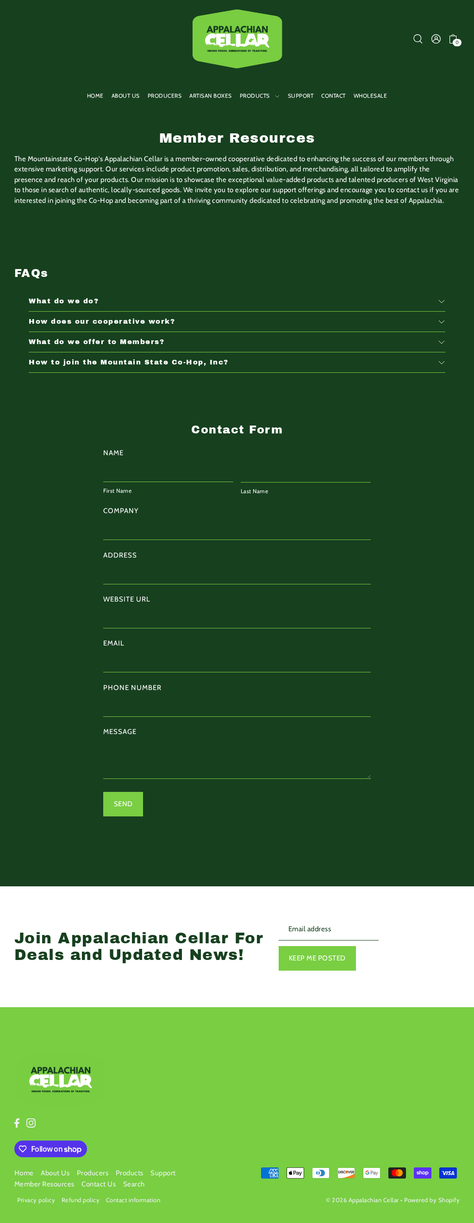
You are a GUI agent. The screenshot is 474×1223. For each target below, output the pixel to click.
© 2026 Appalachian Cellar (362, 1200)
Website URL (126, 599)
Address (120, 555)
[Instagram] (31, 1122)
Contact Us (98, 1184)
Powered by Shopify (432, 1200)
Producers (93, 1173)
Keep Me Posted (317, 958)
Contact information (133, 1200)
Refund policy (81, 1200)
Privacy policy (36, 1200)
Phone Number (132, 688)
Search (134, 1184)
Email (114, 643)
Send (123, 804)
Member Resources (44, 1184)
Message (120, 732)
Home (24, 1173)
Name (113, 453)
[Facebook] (16, 1122)
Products (129, 1173)
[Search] (418, 38)
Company (121, 511)
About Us (55, 1173)
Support (163, 1173)
